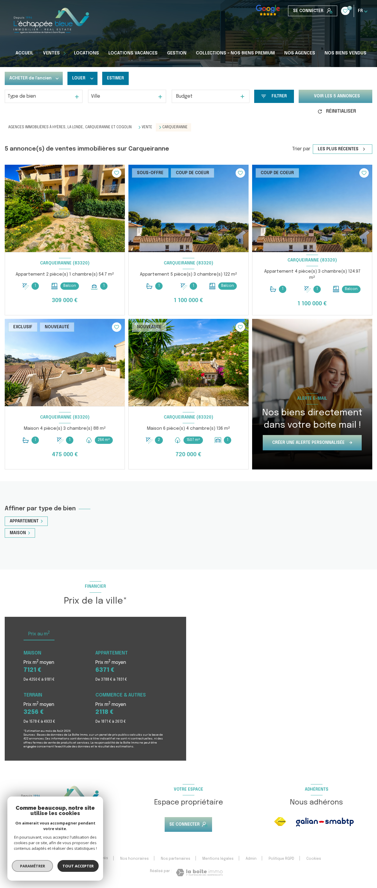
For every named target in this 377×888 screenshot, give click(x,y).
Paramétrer (32, 866)
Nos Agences (299, 53)
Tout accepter (78, 866)
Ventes (51, 53)
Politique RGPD (281, 859)
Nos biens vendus (345, 53)
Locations (86, 53)
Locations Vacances (133, 53)
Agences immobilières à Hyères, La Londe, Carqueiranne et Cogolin (70, 127)
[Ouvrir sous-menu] (65, 53)
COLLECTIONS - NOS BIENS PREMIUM (235, 53)
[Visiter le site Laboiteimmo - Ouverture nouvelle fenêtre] (199, 872)
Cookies (313, 859)
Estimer (115, 78)
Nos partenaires (175, 859)
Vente (147, 127)
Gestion (176, 53)
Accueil (25, 53)
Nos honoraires (134, 859)
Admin (251, 859)
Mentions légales (218, 859)
